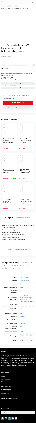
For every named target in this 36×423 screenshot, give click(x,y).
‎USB (21, 291)
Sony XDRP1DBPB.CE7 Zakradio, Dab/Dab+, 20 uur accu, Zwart (8, 172)
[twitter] (6, 418)
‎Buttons (22, 323)
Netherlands (12, 85)
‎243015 (22, 284)
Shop (9, 6)
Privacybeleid (5, 393)
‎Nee (21, 308)
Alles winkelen (5, 379)
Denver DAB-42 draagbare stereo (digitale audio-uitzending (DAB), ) (8, 142)
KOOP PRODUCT (18, 103)
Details (31, 65)
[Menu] (2, 2)
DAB (16, 6)
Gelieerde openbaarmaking (9, 398)
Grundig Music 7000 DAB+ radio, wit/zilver (25, 140)
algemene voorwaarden (8, 396)
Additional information (23, 218)
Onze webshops (6, 386)
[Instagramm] (9, 418)
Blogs (2, 381)
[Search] (33, 2)
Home (3, 6)
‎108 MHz (22, 316)
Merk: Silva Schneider (26, 340)
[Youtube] (12, 418)
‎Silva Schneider (24, 277)
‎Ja (21, 313)
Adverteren (4, 384)
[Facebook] (2, 418)
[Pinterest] (16, 418)
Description (9, 218)
